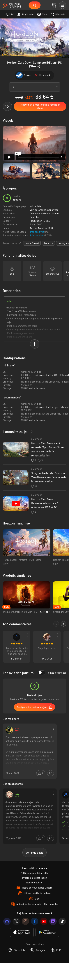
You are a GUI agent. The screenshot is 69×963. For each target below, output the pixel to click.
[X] (16, 921)
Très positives (37, 231)
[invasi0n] (9, 795)
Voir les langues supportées (44, 209)
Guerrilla (34, 217)
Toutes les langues (56, 672)
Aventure (42, 228)
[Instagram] (25, 921)
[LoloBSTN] (16, 637)
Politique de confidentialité (34, 873)
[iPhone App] (22, 932)
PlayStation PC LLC (40, 220)
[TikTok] (62, 921)
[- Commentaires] (56, 624)
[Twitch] (53, 921)
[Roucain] (47, 637)
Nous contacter (34, 882)
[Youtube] (43, 921)
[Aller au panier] (54, 5)
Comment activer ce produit (44, 213)
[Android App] (47, 932)
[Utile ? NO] (50, 773)
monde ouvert (32, 243)
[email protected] (41, 375)
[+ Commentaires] (63, 624)
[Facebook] (34, 921)
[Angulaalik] (9, 730)
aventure (48, 243)
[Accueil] (12, 5)
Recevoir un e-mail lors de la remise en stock (40, 106)
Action (33, 228)
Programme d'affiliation (34, 877)
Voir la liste (35, 206)
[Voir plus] (30, 750)
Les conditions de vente (34, 868)
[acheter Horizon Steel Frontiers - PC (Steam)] (26, 543)
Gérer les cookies (35, 944)
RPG (50, 228)
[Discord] (7, 921)
